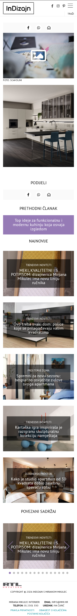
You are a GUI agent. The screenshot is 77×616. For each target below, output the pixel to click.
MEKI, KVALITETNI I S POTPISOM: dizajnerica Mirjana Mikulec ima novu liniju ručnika (38, 276)
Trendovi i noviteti (38, 265)
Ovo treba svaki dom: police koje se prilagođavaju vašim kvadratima (38, 328)
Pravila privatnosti (22, 610)
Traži (71, 13)
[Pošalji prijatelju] (49, 28)
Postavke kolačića (38, 613)
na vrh (70, 583)
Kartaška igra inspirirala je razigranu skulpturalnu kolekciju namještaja (38, 431)
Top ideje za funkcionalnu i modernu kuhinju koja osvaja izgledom (38, 225)
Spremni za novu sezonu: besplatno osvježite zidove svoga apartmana (38, 379)
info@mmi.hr (60, 601)
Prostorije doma (38, 370)
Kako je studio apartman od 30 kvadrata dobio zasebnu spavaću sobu (38, 483)
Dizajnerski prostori (38, 473)
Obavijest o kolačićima (53, 610)
